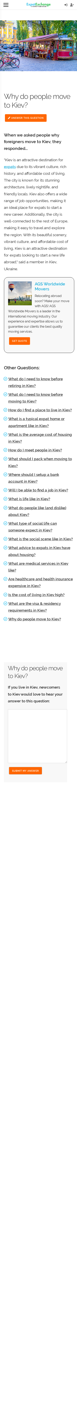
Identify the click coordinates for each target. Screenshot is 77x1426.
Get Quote (19, 341)
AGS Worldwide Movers (50, 286)
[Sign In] (65, 4)
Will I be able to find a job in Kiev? (38, 490)
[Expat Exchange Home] (38, 4)
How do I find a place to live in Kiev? (40, 410)
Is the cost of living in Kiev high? (36, 595)
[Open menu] (5, 4)
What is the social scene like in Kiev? (40, 539)
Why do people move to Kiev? (34, 619)
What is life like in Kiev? (29, 499)
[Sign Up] (72, 4)
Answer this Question (27, 118)
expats (10, 166)
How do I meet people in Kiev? (35, 450)
